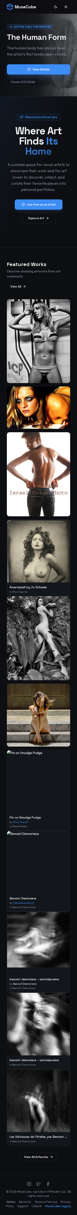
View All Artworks (36, 1157)
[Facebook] (48, 1184)
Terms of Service (45, 1202)
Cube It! (37, 1206)
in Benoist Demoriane (23, 907)
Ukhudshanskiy (22, 902)
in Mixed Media (18, 826)
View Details (41, 69)
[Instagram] (29, 1184)
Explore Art (36, 218)
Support (22, 1206)
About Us (25, 1202)
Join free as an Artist (41, 204)
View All (15, 286)
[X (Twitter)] (38, 1184)
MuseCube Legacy (58, 1206)
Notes (11, 1202)
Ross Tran (19, 822)
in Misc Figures (19, 591)
